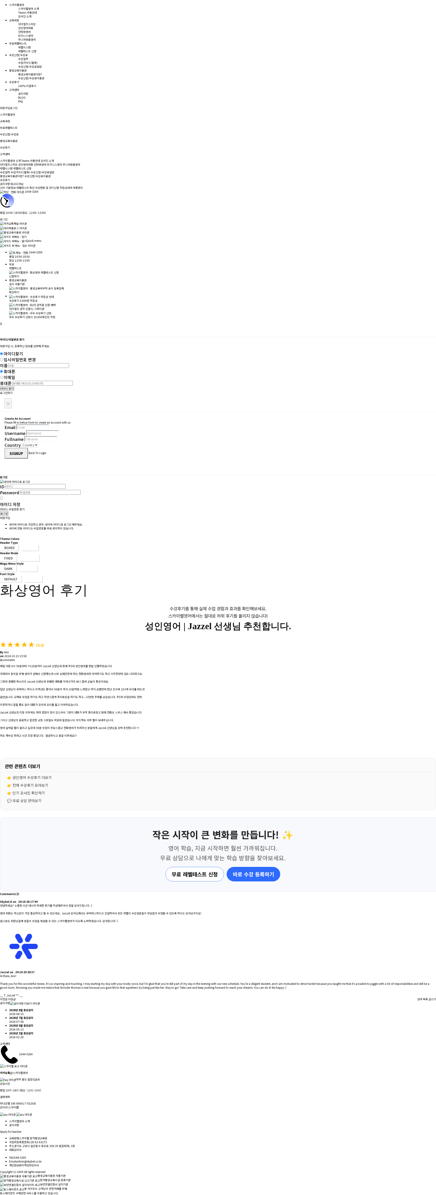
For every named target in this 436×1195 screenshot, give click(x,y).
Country (13, 445)
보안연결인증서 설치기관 (54, 1184)
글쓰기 (432, 999)
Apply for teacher (10, 1131)
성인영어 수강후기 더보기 (32, 777)
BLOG (21, 97)
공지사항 (23, 93)
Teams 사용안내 (27, 12)
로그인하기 (6, 393)
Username (15, 433)
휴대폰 (9, 371)
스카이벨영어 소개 (28, 8)
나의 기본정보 (8, 188)
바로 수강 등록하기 (253, 874)
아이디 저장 (10, 504)
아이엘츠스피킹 (27, 24)
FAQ (20, 101)
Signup (16, 453)
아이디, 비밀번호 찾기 (12, 509)
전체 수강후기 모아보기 (30, 785)
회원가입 (5, 108)
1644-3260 (31, 191)
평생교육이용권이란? (30, 74)
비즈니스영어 (25, 35)
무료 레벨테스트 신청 (195, 874)
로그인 (13, 108)
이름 (4, 365)
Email (10, 427)
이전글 (3, 999)
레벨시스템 (24, 47)
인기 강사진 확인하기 (28, 793)
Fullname (14, 439)
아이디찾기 (13, 354)
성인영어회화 (25, 28)
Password (9, 492)
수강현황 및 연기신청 (47, 188)
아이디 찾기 (7, 388)
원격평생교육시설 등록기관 (55, 1180)
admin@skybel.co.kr (29, 1161)
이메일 (9, 377)
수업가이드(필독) (27, 63)
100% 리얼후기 (27, 86)
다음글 (12, 999)
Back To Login (37, 453)
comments (7, 660)
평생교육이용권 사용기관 (51, 1176)
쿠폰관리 (78, 188)
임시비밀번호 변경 (20, 359)
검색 (419, 999)
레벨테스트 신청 (27, 51)
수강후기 (5, 180)
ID (2, 486)
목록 (425, 999)
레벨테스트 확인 (25, 188)
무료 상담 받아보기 (27, 800)
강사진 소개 (24, 16)
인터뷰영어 (24, 32)
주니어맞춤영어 (27, 39)
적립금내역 (66, 188)
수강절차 (23, 59)
